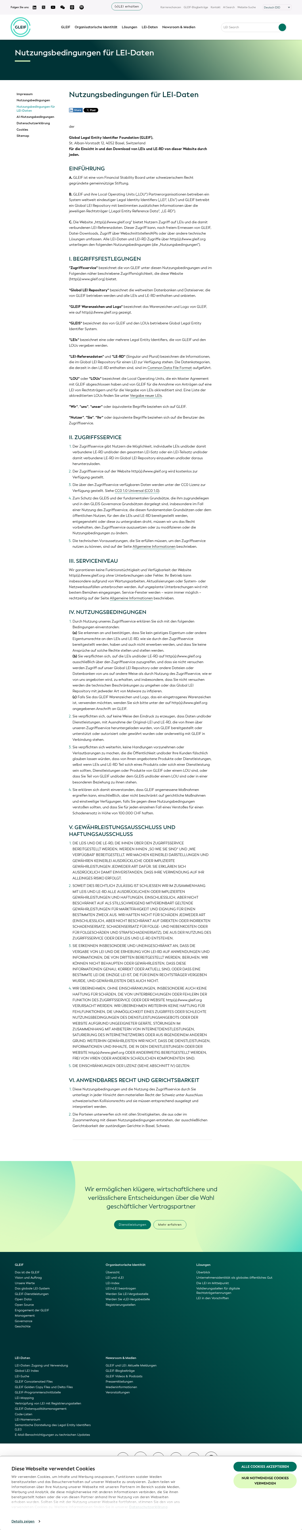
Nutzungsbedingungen (33, 100)
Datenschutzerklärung (148, 1507)
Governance (23, 1321)
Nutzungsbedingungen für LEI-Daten (36, 109)
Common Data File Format (169, 367)
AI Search (229, 7)
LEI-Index (112, 1283)
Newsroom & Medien (178, 27)
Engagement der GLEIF (32, 1310)
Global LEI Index (27, 1371)
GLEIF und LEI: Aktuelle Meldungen (131, 1365)
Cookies (22, 130)
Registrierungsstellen (121, 1305)
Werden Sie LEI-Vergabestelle (127, 1294)
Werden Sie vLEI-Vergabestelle (128, 1299)
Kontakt (215, 7)
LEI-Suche (22, 1376)
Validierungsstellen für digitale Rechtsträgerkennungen (218, 1290)
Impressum (25, 94)
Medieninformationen (121, 1387)
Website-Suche (246, 7)
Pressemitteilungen (119, 1381)
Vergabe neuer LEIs (146, 395)
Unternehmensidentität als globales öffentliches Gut (234, 1278)
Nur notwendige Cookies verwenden (265, 1481)
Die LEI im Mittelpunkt (212, 1283)
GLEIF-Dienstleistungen (32, 1294)
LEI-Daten (150, 27)
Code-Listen (23, 1414)
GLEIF (65, 27)
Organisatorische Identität (96, 27)
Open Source (24, 1305)
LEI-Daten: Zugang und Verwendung (41, 1365)
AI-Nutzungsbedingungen (35, 117)
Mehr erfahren (170, 1225)
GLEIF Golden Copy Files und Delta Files (44, 1387)
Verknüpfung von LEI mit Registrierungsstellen (48, 1403)
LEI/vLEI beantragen (121, 1288)
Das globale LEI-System (32, 1288)
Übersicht (113, 1272)
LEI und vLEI (115, 1278)
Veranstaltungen (118, 1392)
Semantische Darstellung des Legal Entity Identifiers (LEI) (53, 1427)
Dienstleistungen (132, 1225)
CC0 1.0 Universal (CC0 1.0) (137, 490)
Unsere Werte (25, 1283)
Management (25, 1316)
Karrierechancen (171, 7)
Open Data (23, 1299)
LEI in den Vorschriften (212, 1298)
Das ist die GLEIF (27, 1272)
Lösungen (129, 27)
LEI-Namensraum (27, 1419)
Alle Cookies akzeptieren (265, 1466)
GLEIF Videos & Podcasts (124, 1376)
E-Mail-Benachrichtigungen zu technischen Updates (52, 1435)
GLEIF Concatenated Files (34, 1381)
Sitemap (23, 136)
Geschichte (23, 1326)
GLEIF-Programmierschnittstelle (38, 1392)
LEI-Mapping (24, 1398)
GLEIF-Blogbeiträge (196, 7)
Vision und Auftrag (28, 1278)
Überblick (203, 1272)
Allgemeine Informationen (154, 546)
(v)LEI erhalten (127, 6)
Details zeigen (22, 1521)
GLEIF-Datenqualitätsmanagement (41, 1409)
